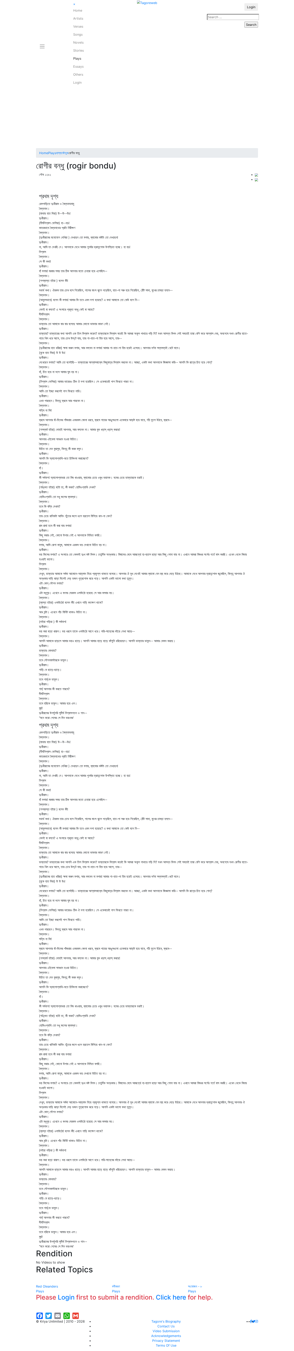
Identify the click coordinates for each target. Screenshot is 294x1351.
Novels (78, 42)
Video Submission (166, 1331)
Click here (171, 1297)
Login (77, 82)
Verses (78, 26)
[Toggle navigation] (42, 44)
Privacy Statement (166, 1341)
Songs (78, 34)
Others (78, 74)
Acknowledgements (166, 1336)
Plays (77, 58)
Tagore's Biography (166, 1321)
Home (77, 10)
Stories (78, 50)
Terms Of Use (166, 1345)
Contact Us (166, 1326)
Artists (78, 18)
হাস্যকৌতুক (62, 153)
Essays (78, 66)
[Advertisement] (147, 118)
